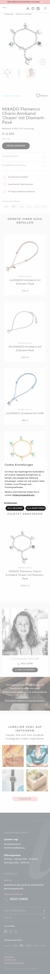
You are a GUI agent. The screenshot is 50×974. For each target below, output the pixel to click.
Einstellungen (10, 503)
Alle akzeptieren (35, 508)
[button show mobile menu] (45, 8)
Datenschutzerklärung (23, 495)
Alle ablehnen (15, 508)
